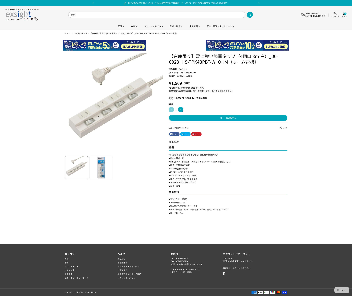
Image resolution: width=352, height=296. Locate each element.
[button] (344, 15)
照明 (67, 258)
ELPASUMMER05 (219, 3)
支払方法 (121, 258)
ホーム (68, 33)
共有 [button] (285, 127)
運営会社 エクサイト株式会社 (236, 268)
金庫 (67, 262)
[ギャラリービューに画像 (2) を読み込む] (101, 167)
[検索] (250, 15)
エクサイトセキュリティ (236, 254)
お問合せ (176, 254)
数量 (171, 104)
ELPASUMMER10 (203, 3)
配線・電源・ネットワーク (76, 278)
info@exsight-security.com (189, 264)
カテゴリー (71, 254)
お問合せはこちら (181, 127)
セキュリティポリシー (127, 278)
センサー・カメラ (72, 266)
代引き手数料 (199, 90)
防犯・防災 (70, 270)
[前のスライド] (93, 3)
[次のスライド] (259, 3)
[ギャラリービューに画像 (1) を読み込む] (76, 167)
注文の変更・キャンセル (128, 266)
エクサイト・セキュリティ (85, 292)
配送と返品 (122, 262)
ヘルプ (121, 254)
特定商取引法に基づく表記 (129, 274)
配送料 (172, 87)
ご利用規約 (122, 270)
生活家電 (68, 274)
